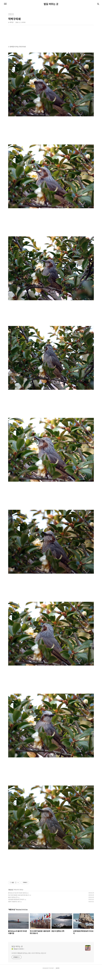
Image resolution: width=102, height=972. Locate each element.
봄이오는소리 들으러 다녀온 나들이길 (17, 893)
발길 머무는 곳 (51, 4)
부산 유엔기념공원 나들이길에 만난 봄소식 (18, 895)
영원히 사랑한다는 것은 (14, 901)
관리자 (57, 968)
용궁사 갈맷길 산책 (13, 897)
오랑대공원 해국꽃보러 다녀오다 (16, 899)
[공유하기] (15, 882)
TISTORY (51, 968)
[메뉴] (5, 4)
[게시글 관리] (18, 882)
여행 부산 (10, 889)
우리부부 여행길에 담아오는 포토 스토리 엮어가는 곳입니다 (29, 953)
